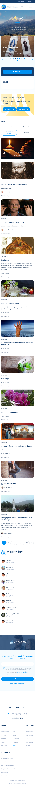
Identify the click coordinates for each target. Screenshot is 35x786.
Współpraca (4, 772)
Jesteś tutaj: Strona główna (18, 27)
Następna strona (31, 543)
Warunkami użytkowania (22, 672)
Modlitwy (3, 738)
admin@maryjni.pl (17, 718)
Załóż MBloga (18, 71)
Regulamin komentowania (8, 769)
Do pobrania (29, 742)
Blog (14, 745)
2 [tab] (13, 58)
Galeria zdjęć (29, 735)
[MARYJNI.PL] (9, 6)
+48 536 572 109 (19, 713)
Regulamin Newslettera (7, 765)
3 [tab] (15, 58)
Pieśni (3, 742)
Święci (14, 731)
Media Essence (22, 783)
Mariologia (4, 745)
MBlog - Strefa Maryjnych (18, 29)
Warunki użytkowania (7, 762)
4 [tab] (17, 58)
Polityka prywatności (7, 758)
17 (27, 543)
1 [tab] (10, 58)
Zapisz (16, 678)
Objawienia (16, 738)
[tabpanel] (17, 46)
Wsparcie (15, 742)
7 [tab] (24, 58)
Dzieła (14, 735)
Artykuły (3, 735)
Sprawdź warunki (9, 109)
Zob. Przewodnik (23, 109)
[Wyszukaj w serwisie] (22, 7)
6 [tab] (21, 58)
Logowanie (29, 1)
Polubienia (19, 53)
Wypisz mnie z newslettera (17, 683)
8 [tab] (17, 60)
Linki (27, 738)
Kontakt (28, 745)
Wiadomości (29, 731)
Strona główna (5, 731)
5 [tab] (19, 58)
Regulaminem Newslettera (12, 674)
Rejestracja (21, 1)
